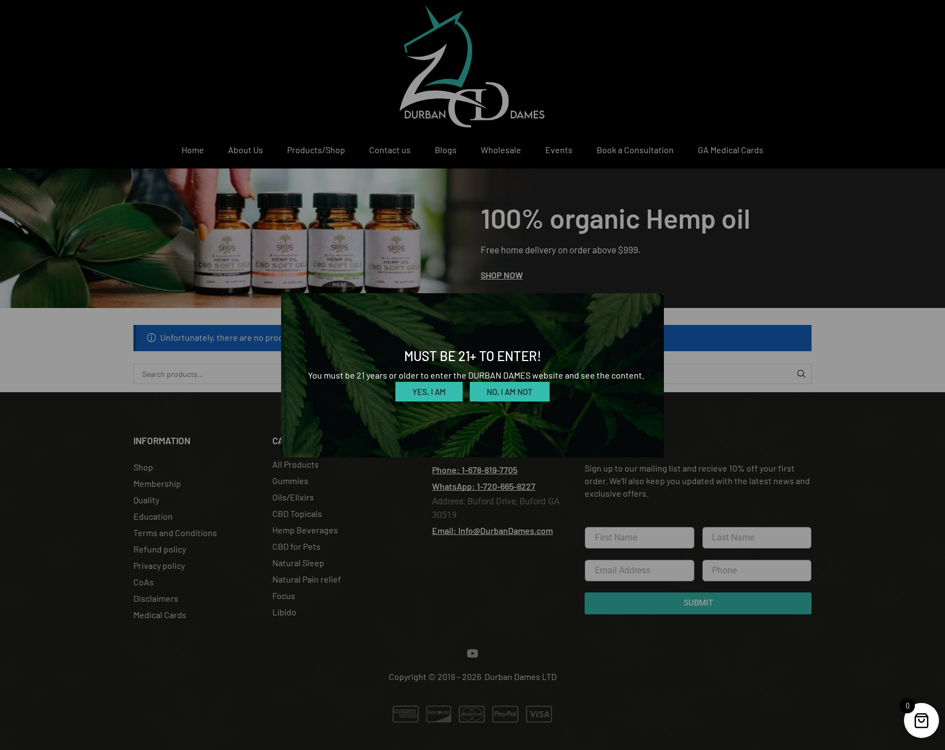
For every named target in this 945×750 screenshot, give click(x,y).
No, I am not (510, 392)
